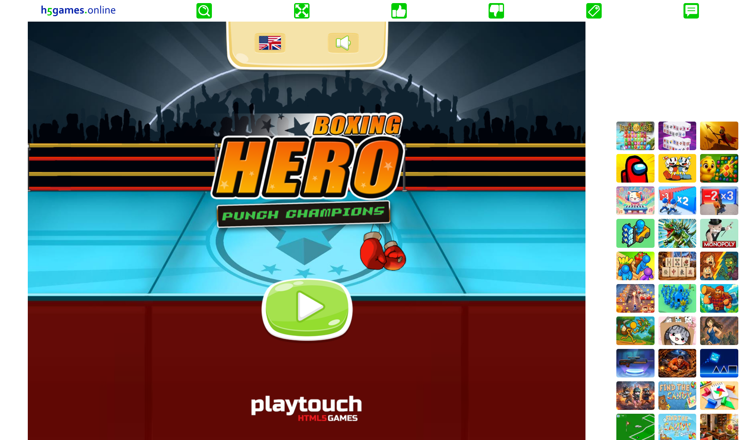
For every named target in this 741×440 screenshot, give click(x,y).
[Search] (204, 11)
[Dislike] (496, 11)
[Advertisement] (677, 70)
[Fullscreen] (302, 11)
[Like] (399, 11)
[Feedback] (691, 11)
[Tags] (594, 11)
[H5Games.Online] (78, 11)
